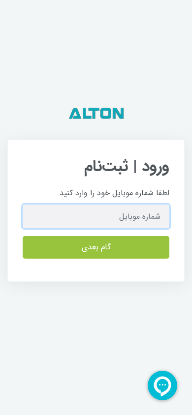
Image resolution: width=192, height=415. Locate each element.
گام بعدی (96, 247)
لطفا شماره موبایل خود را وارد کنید (114, 193)
